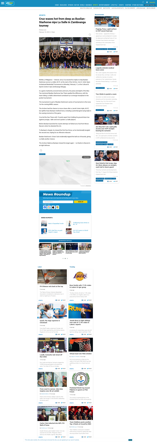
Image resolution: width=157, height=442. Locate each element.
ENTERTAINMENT (104, 5)
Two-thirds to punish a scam (106, 94)
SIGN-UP (80, 202)
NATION (76, 5)
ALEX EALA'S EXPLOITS (118, 8)
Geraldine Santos (44, 393)
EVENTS (121, 5)
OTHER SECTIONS (137, 5)
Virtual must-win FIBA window (81, 354)
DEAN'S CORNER (151, 8)
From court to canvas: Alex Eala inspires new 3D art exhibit (51, 390)
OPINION (70, 5)
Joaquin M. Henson (75, 356)
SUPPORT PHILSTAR (150, 5)
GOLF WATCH (106, 8)
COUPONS (128, 5)
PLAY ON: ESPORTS (130, 8)
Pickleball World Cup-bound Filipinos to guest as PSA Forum (80, 390)
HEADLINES (63, 5)
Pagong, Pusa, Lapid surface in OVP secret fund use (106, 30)
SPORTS (95, 5)
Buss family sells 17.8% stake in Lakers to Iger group (80, 286)
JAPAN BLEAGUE (140, 8)
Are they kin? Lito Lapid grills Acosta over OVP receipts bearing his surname (106, 129)
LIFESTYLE (114, 5)
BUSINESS (89, 5)
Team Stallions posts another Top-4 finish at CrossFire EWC (80, 423)
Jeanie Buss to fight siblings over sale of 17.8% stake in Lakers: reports (80, 322)
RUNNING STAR (97, 8)
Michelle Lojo (74, 427)
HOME (57, 5)
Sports (42, 15)
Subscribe (152, 2)
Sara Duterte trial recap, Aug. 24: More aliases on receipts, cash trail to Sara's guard (106, 165)
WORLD (82, 5)
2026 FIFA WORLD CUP (86, 8)
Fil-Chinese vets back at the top (51, 286)
